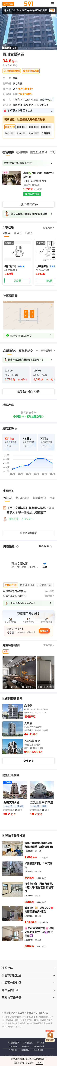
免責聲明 (13, 1050)
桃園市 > (21, 1012)
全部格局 (47, 228)
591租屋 (25, 1046)
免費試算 (44, 631)
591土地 (40, 1043)
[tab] (9, 350)
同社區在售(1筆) (28, 204)
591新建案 (28, 1043)
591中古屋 (12, 1046)
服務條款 (25, 1050)
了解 (52, 10)
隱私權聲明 (38, 1050)
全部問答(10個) (28, 533)
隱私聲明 (29, 1063)
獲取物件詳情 (34, 194)
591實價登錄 (13, 1043)
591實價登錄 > (9, 1012)
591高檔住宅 (39, 1046)
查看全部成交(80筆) (28, 391)
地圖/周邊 (44, 546)
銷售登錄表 (46, 350)
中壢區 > (30, 1012)
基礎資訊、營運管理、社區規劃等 (29, 105)
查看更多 (28, 761)
